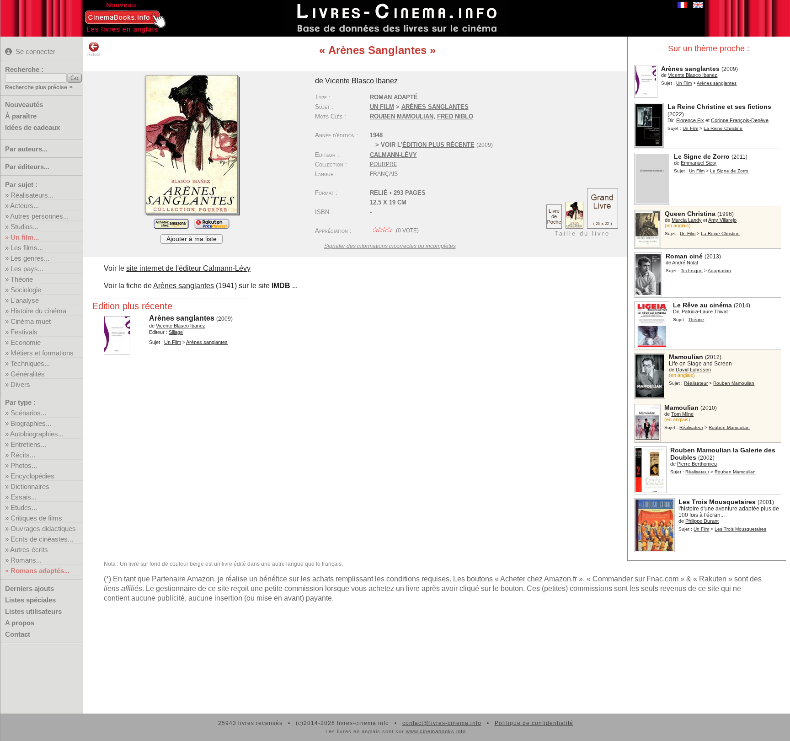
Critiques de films (36, 518)
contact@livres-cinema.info (441, 723)
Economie (26, 342)
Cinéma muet (31, 321)
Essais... (24, 497)
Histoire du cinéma (38, 311)
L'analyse (25, 300)
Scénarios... (28, 413)
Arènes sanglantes (183, 286)
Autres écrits (29, 549)
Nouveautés (24, 104)
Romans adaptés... (40, 571)
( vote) (407, 230)
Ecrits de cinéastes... (42, 539)
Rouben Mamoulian (401, 116)
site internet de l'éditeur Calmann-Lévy (188, 268)
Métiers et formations (42, 353)
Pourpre (383, 164)
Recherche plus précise (36, 87)
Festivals (24, 332)
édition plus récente (438, 144)
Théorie (22, 279)
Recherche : (24, 69)
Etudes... (24, 507)
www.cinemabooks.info (436, 731)
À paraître (21, 116)
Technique (692, 270)
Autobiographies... (37, 434)
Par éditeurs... (27, 167)
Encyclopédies (32, 476)
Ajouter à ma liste (191, 239)
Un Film (684, 83)
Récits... (23, 455)
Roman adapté (394, 97)
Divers (20, 384)
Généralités (28, 374)
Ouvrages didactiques (43, 528)
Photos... (24, 465)
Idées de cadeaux (32, 127)
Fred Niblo (455, 116)
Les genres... (30, 258)
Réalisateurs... (32, 195)
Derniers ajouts (29, 588)
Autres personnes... (39, 216)
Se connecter (35, 51)
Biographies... (31, 423)
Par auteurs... (26, 149)
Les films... (27, 248)
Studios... (24, 227)
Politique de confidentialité (534, 723)
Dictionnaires (30, 486)
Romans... (26, 560)
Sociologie (26, 290)
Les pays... (27, 269)
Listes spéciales (30, 600)
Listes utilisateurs (33, 611)
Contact (17, 634)
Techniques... (30, 363)
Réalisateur (696, 383)
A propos (19, 623)
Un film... (25, 237)
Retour (93, 54)
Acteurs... (24, 205)
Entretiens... (28, 444)
